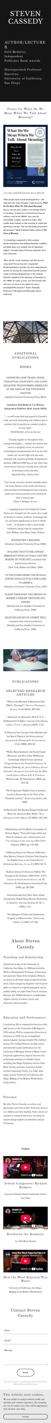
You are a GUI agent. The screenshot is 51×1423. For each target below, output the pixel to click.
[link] (25, 13)
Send (25, 1372)
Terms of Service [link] (27, 1384)
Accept (25, 1416)
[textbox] (25, 1330)
